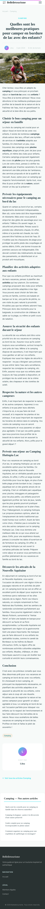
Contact (5, 894)
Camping (13, 11)
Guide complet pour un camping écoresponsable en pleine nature (17, 824)
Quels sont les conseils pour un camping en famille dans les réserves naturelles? (21, 808)
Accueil (5, 11)
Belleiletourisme (14, 2)
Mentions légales (9, 890)
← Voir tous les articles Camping (16, 778)
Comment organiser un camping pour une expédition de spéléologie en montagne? (21, 832)
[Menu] (40, 2)
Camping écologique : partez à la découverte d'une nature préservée (22, 816)
